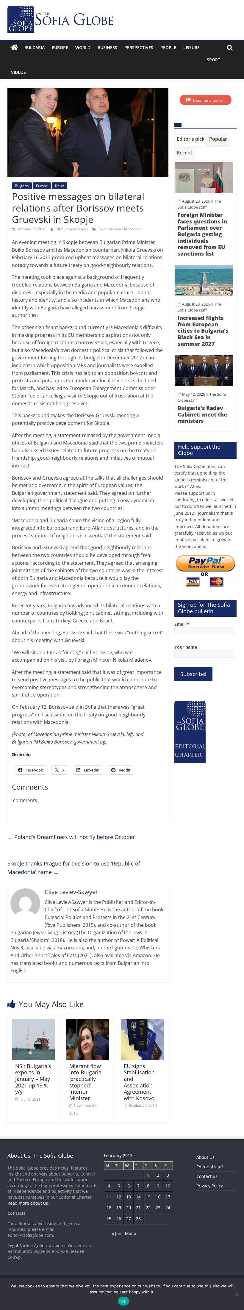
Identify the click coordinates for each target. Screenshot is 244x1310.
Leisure (191, 47)
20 (128, 1207)
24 (167, 1207)
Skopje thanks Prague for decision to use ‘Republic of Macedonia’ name (73, 868)
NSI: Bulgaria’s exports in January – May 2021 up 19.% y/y (33, 1078)
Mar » (130, 1233)
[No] (237, 1294)
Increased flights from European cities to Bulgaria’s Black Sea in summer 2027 (203, 330)
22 (148, 1207)
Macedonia (133, 228)
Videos (18, 72)
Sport (213, 59)
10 (167, 1186)
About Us (205, 1157)
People (168, 47)
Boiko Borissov (109, 228)
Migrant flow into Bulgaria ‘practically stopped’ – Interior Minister (85, 1082)
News (59, 185)
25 (109, 1218)
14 (138, 1197)
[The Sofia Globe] (14, 47)
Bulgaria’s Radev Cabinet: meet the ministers (202, 414)
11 (109, 1197)
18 (109, 1207)
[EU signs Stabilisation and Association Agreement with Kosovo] (142, 1023)
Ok (123, 1301)
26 (118, 1218)
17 (167, 1197)
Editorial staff (209, 1167)
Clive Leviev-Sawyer (72, 228)
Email (181, 624)
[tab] (190, 140)
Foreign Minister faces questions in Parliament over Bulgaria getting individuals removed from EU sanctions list (202, 234)
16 (158, 1197)
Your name (185, 647)
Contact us (207, 1176)
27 (128, 1218)
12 (118, 1197)
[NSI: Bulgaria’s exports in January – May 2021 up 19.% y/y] (33, 1023)
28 (138, 1218)
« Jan (116, 1233)
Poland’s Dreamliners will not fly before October (71, 837)
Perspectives (138, 47)
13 (128, 1197)
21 (138, 1207)
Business (107, 47)
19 (118, 1207)
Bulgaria (34, 47)
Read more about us (27, 1203)
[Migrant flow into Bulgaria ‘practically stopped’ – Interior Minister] (87, 1023)
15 (148, 1197)
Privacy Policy (209, 1186)
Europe (60, 47)
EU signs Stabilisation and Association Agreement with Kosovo (139, 1082)
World (82, 47)
